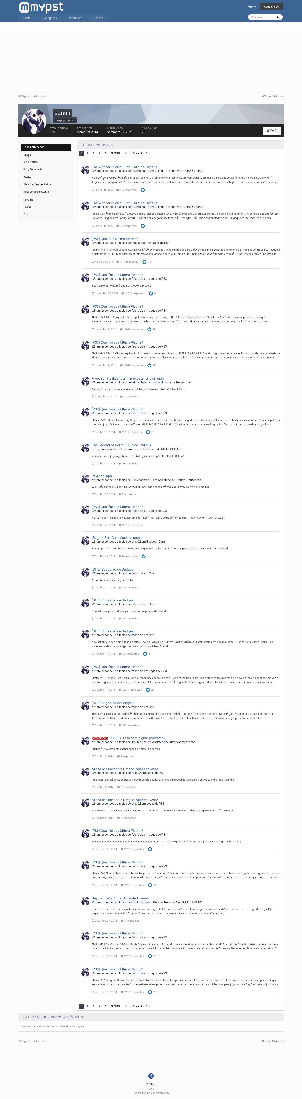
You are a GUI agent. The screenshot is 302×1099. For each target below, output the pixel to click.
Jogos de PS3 (158, 278)
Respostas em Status (36, 191)
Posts (26, 214)
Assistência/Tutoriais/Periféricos (179, 480)
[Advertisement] (151, 61)
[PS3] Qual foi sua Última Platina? (117, 275)
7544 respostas (128, 261)
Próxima (115, 153)
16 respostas (128, 787)
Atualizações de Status (37, 184)
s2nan (96, 171)
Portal (27, 18)
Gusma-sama (140, 171)
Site (151, 573)
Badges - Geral (155, 541)
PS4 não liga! (102, 476)
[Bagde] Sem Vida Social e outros (117, 538)
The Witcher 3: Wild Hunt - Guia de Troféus (124, 167)
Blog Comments (33, 169)
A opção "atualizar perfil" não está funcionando (128, 378)
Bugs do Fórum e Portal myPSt (174, 382)
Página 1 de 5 (141, 153)
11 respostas (131, 396)
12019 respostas (134, 293)
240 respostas (128, 189)
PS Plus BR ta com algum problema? (137, 738)
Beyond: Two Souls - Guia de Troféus (120, 898)
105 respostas (130, 463)
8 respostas (127, 756)
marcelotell (138, 242)
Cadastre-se (271, 6)
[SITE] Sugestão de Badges (113, 569)
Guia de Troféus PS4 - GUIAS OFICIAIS (179, 171)
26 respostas (129, 556)
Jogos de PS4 (160, 242)
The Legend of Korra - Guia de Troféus (121, 445)
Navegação (50, 18)
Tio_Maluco (139, 742)
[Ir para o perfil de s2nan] (85, 169)
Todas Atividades (33, 146)
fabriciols (137, 278)
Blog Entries (30, 161)
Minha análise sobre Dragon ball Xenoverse (125, 769)
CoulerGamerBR (141, 480)
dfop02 (136, 541)
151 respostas (130, 587)
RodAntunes (139, 902)
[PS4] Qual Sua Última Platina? (115, 239)
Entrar (251, 6)
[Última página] (126, 153)
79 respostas (131, 920)
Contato (151, 1084)
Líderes (98, 18)
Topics (27, 206)
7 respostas (128, 494)
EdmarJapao (139, 382)
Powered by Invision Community (151, 1093)
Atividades (75, 18)
